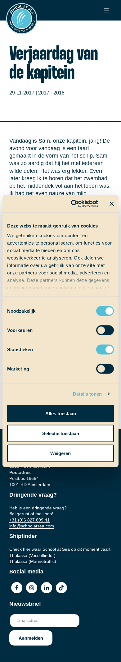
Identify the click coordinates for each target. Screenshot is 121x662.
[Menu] (105, 10)
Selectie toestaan (60, 433)
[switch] (99, 328)
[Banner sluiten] (112, 203)
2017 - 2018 (51, 92)
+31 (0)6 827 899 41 (29, 519)
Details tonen (87, 394)
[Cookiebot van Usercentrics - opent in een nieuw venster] (73, 204)
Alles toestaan (60, 413)
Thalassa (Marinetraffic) (32, 561)
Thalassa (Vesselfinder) (32, 555)
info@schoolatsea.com (31, 525)
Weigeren (60, 453)
